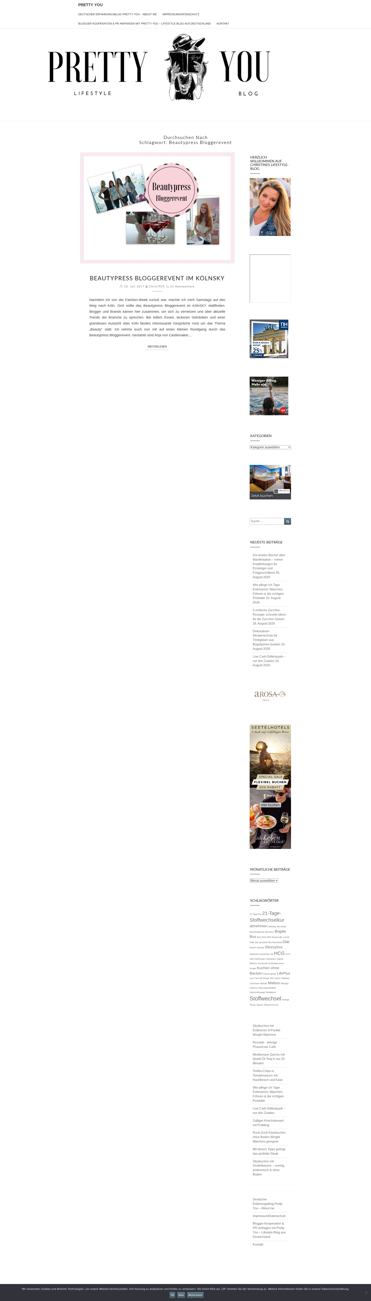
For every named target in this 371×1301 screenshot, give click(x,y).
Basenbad (281, 926)
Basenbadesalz (257, 932)
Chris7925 (157, 286)
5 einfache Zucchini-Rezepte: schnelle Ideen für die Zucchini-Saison (269, 615)
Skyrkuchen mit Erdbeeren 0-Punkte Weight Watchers (266, 1030)
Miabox (274, 983)
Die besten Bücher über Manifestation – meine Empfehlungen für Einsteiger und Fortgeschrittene (269, 563)
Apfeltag (272, 926)
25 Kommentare (182, 286)
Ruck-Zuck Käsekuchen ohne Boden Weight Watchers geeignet (269, 1137)
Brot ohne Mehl (264, 937)
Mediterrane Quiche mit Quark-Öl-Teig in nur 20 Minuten (269, 1059)
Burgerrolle (277, 937)
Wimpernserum (271, 1005)
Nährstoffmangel (257, 992)
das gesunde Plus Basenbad (268, 942)
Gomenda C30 (266, 954)
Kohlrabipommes (276, 963)
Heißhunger (259, 959)
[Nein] (366, 1292)
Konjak (253, 968)
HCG (279, 953)
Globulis (260, 947)
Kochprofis (263, 963)
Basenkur (269, 932)
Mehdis (263, 983)
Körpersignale (269, 974)
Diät (286, 942)
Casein (286, 937)
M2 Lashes (275, 978)
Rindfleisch (271, 992)
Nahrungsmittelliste (267, 988)
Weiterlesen (158, 346)
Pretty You (90, 5)
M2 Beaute (265, 978)
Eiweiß (253, 947)
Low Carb (254, 978)
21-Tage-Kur (255, 914)
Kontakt (223, 23)
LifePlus (283, 973)
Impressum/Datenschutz (181, 14)
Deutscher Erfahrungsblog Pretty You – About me (117, 14)
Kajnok (280, 959)
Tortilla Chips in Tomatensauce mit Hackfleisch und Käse (268, 1075)
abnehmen (259, 926)
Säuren (259, 1005)
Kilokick (253, 963)
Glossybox (274, 947)
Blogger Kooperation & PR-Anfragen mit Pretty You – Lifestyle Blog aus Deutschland (144, 23)
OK (172, 1295)
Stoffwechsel (265, 998)
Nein (181, 1295)
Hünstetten (271, 959)
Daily (252, 942)
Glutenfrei (254, 954)
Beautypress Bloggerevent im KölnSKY (157, 278)
